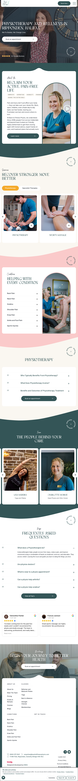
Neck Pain (11, 299)
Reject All (61, 778)
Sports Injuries (12, 326)
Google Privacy (20, 773)
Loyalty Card (62, 757)
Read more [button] (45, 633)
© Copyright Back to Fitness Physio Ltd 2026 (63, 767)
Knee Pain (11, 315)
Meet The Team (12, 693)
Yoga (23, 695)
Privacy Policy (62, 760)
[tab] (10, 188)
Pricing (9, 696)
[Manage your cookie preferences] (3, 777)
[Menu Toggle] (74, 3)
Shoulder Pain (12, 309)
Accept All (71, 778)
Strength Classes (24, 703)
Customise (52, 778)
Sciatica (10, 304)
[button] (3, 216)
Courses (10, 705)
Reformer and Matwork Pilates (26, 690)
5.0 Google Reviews (17, 56)
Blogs (9, 708)
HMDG (26, 765)
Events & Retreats (10, 701)
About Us (10, 689)
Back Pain (11, 293)
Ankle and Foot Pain (14, 320)
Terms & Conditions (62, 764)
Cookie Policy (70, 772)
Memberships (26, 707)
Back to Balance (26, 698)
